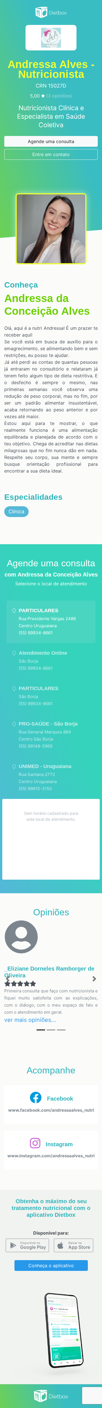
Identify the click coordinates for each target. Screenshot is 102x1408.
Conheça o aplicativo (51, 1265)
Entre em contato (51, 154)
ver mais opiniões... (30, 1019)
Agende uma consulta (51, 141)
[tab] (51, 622)
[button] (7, 979)
